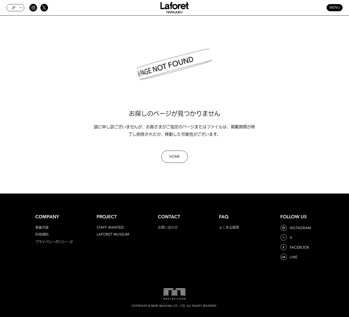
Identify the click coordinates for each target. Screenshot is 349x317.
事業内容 (42, 227)
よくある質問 (229, 227)
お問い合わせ (168, 227)
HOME (174, 156)
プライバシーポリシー (51, 241)
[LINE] (284, 257)
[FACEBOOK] (284, 247)
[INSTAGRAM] (284, 228)
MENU (334, 7)
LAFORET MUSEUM (113, 234)
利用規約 (42, 234)
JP (13, 7)
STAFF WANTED (110, 227)
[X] (284, 237)
